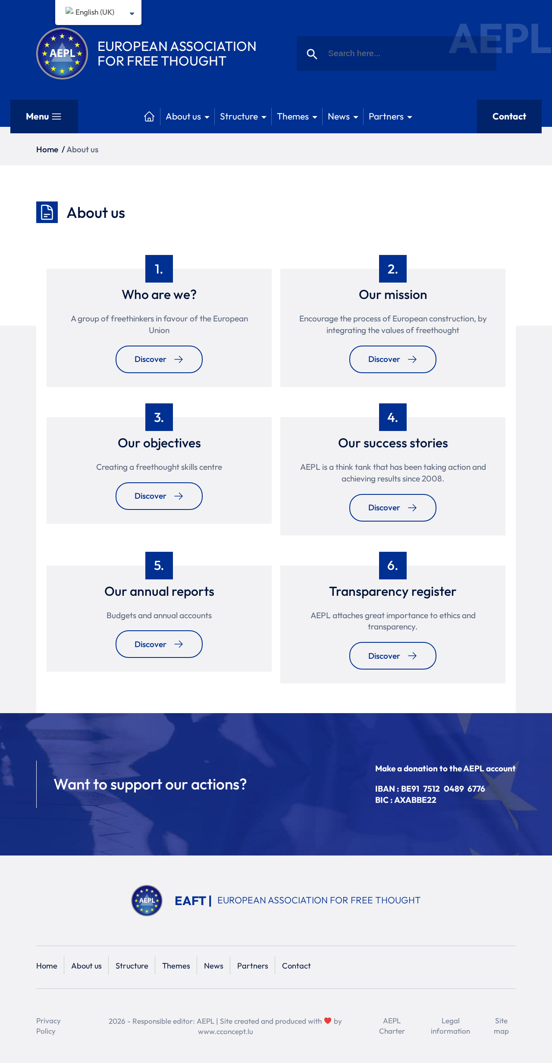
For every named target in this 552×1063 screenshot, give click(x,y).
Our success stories (393, 442)
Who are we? (159, 294)
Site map (501, 1025)
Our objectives (159, 442)
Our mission (393, 294)
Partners (386, 116)
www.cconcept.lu (225, 1031)
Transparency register (393, 591)
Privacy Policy (48, 1025)
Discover (150, 359)
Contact (509, 116)
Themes (293, 116)
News (339, 116)
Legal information (450, 1025)
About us (183, 116)
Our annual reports (159, 591)
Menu (37, 116)
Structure (239, 116)
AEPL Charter (392, 1025)
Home (47, 149)
